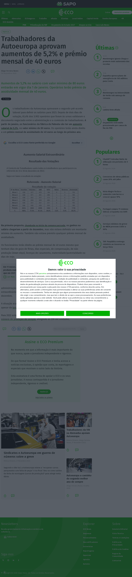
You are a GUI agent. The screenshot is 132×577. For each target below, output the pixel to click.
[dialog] (66, 288)
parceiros (43, 273)
